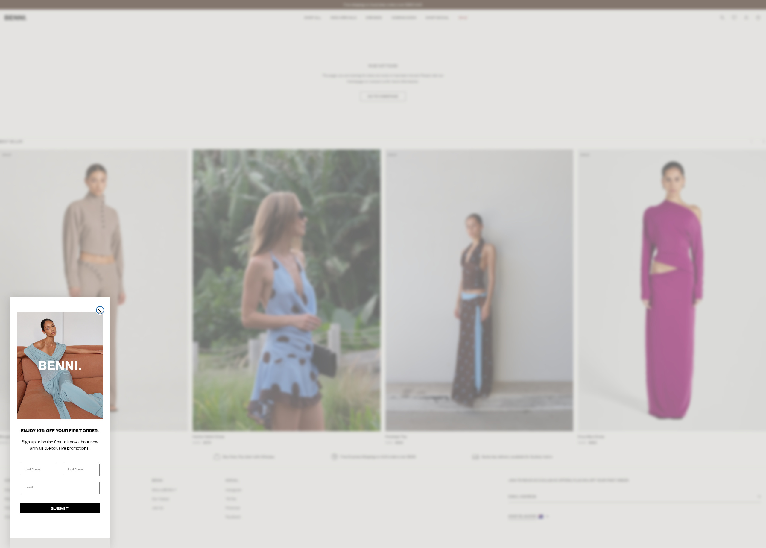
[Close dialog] (100, 310)
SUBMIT (60, 508)
